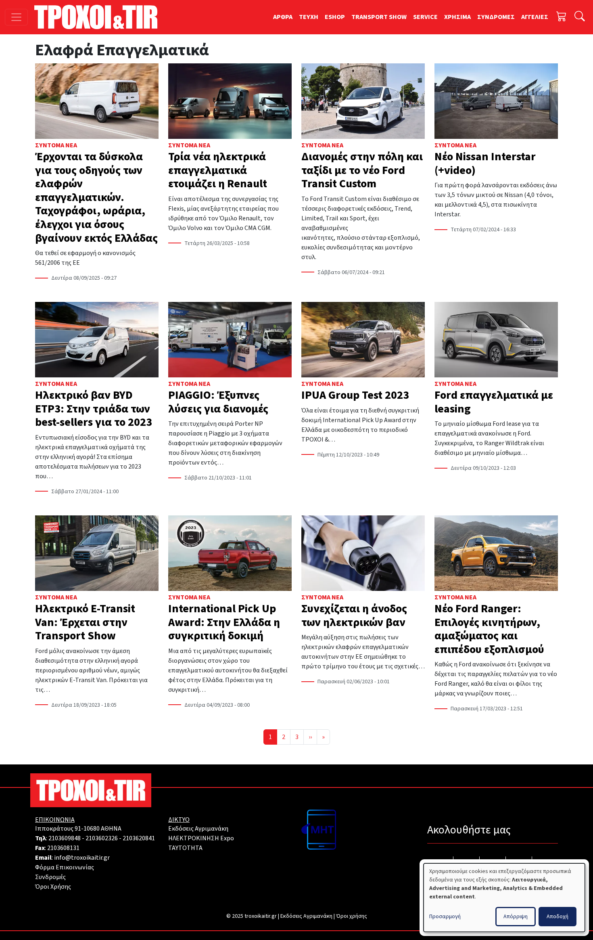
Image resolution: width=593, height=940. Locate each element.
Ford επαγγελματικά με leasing (493, 402)
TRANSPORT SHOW (379, 17)
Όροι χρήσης (351, 916)
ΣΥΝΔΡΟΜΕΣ (496, 17)
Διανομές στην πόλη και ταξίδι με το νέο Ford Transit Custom (362, 170)
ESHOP (335, 17)
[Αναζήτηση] (579, 17)
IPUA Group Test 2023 (355, 395)
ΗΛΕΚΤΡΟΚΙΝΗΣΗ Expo (201, 838)
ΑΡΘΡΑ (282, 17)
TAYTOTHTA (185, 848)
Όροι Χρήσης (53, 886)
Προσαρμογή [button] (445, 917)
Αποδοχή (557, 917)
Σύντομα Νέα (56, 145)
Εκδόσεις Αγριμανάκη (198, 828)
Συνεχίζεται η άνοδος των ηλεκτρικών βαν (354, 615)
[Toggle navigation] (16, 17)
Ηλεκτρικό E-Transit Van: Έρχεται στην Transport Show (85, 622)
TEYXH (308, 17)
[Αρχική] (99, 17)
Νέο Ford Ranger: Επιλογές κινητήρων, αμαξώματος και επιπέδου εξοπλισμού (489, 629)
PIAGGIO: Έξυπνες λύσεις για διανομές (218, 402)
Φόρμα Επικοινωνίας (64, 867)
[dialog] (504, 897)
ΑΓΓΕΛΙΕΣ (534, 17)
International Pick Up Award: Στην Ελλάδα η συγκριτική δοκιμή (224, 622)
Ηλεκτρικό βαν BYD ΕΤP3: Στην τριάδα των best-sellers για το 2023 (93, 408)
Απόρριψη (515, 917)
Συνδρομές (50, 877)
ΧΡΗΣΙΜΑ (457, 17)
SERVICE (425, 17)
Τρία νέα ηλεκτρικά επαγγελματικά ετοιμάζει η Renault (217, 170)
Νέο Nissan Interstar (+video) (485, 163)
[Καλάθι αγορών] (561, 17)
